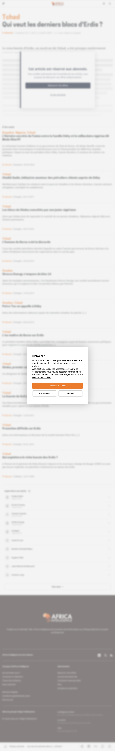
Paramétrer (44, 393)
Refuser (70, 393)
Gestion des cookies (41, 377)
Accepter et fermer (57, 386)
